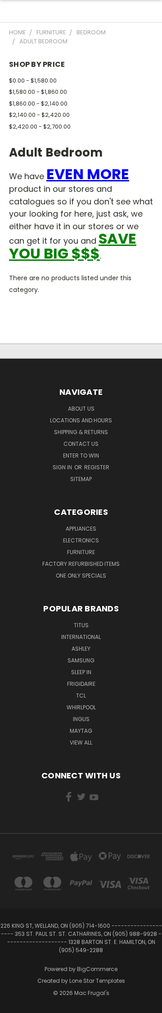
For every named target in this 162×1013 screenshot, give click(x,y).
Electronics (81, 540)
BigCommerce (97, 969)
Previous (14, 1004)
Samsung (81, 660)
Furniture (81, 552)
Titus (81, 625)
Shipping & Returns (81, 432)
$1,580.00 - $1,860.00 (38, 92)
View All (81, 742)
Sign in (63, 467)
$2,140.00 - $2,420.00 (39, 115)
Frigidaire (81, 684)
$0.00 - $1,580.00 (33, 80)
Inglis (81, 719)
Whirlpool (81, 707)
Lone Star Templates (97, 981)
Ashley (81, 648)
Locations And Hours (81, 420)
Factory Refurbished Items (81, 564)
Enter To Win (81, 455)
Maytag (81, 731)
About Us (81, 408)
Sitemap (81, 479)
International (81, 637)
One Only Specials (81, 575)
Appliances (81, 528)
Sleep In (81, 672)
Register (96, 467)
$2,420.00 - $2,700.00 (40, 126)
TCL (81, 695)
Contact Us (81, 444)
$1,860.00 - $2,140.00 (38, 103)
